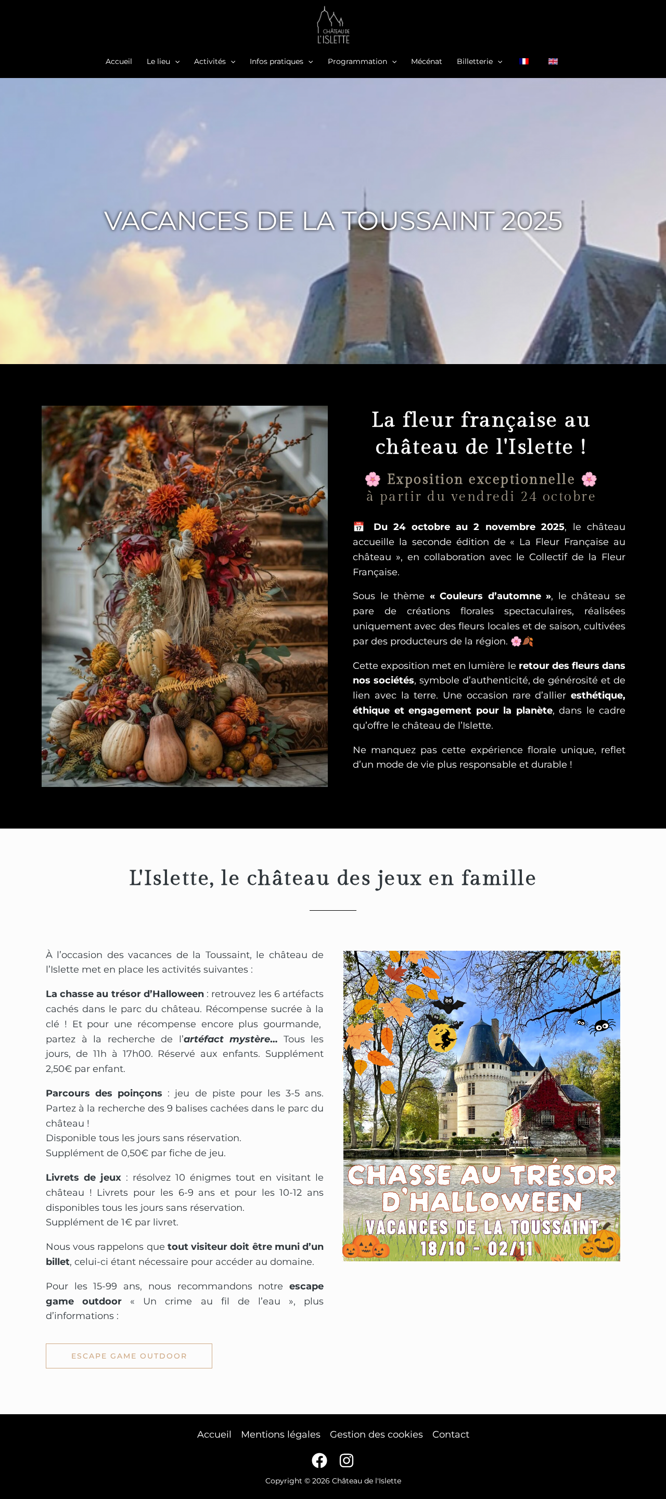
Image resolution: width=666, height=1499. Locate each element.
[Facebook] (319, 1460)
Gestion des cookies (376, 1434)
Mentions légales (281, 1434)
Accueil (214, 1434)
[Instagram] (346, 1460)
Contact (450, 1434)
